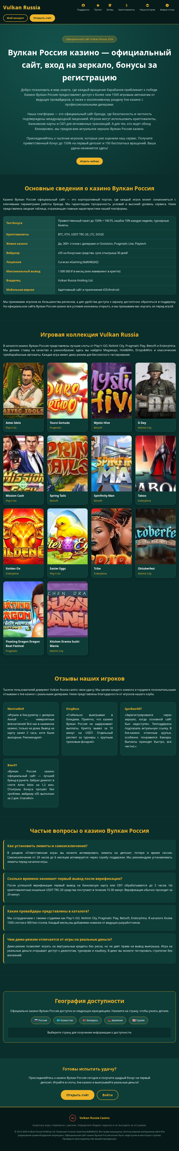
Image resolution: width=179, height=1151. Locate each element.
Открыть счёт (42, 18)
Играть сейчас (89, 161)
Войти (107, 1095)
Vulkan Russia (21, 7)
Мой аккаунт (15, 18)
